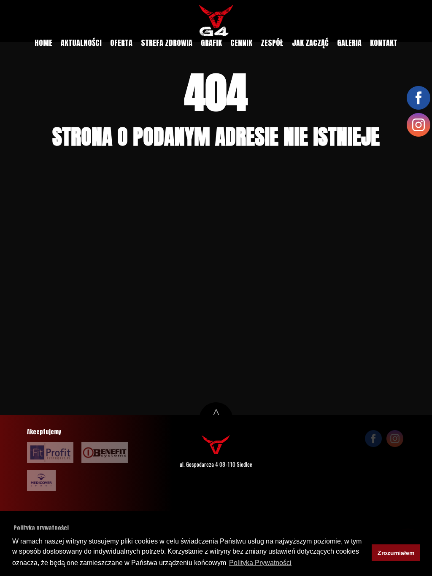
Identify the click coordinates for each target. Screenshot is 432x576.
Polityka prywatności (41, 528)
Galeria (349, 42)
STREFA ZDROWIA (166, 42)
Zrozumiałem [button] (396, 552)
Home (43, 42)
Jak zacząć (310, 42)
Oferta (121, 42)
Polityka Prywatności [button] (260, 562)
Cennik (241, 42)
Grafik (211, 42)
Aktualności (81, 42)
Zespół (272, 42)
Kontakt (383, 42)
